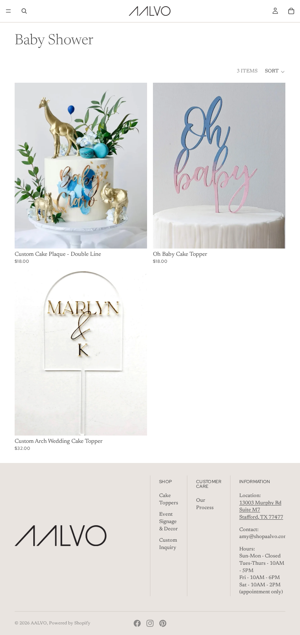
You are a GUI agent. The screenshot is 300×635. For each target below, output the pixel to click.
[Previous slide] (26, 165)
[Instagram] (150, 623)
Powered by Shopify (69, 623)
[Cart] (291, 11)
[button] (275, 72)
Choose (280, 236)
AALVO (39, 623)
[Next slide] (136, 165)
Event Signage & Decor (168, 521)
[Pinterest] (162, 623)
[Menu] (8, 11)
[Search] (24, 11)
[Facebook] (137, 623)
